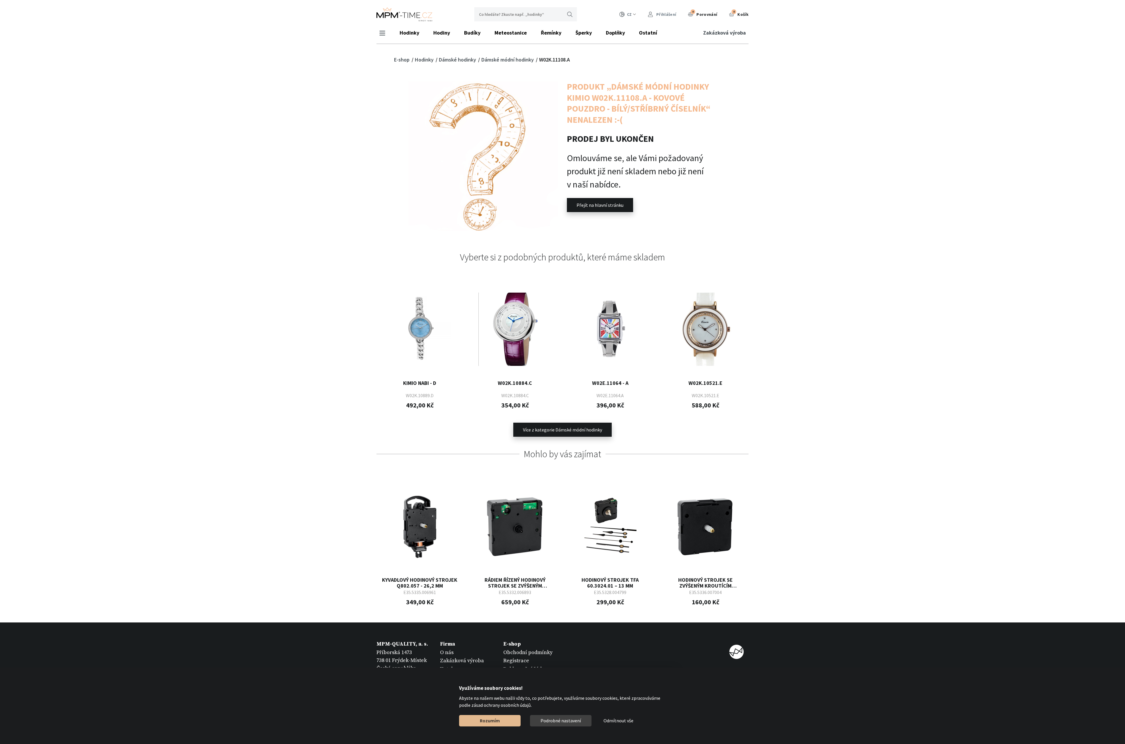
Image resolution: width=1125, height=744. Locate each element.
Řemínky (551, 32)
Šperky (583, 32)
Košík (741, 13)
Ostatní (648, 32)
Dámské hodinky (458, 59)
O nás (447, 652)
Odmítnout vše (618, 720)
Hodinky (409, 32)
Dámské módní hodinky (508, 59)
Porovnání (704, 13)
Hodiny (441, 32)
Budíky (472, 32)
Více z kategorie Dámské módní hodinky (562, 430)
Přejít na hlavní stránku (600, 205)
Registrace (516, 660)
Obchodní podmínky (528, 652)
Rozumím (490, 720)
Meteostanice (511, 32)
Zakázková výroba (724, 32)
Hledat (569, 14)
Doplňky (615, 32)
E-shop (402, 59)
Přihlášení (665, 14)
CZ (629, 14)
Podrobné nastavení (561, 720)
